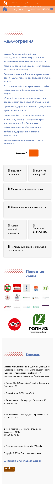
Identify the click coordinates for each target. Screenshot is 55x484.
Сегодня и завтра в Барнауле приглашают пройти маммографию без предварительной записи (27, 77)
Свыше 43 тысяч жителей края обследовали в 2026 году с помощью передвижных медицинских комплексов (25, 57)
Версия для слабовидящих (24, 460)
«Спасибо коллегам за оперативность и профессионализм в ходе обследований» (26, 100)
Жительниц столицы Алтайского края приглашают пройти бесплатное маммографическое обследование (24, 123)
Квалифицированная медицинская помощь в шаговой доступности (27, 67)
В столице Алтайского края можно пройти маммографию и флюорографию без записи (26, 89)
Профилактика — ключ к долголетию (24, 115)
